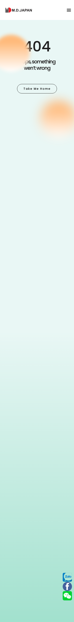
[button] (68, 10)
